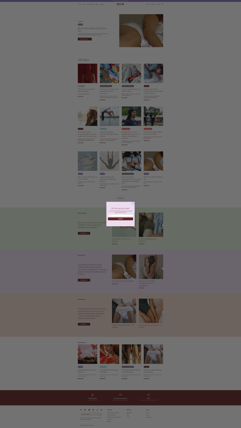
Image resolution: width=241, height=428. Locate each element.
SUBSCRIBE (120, 218)
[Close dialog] (133, 203)
